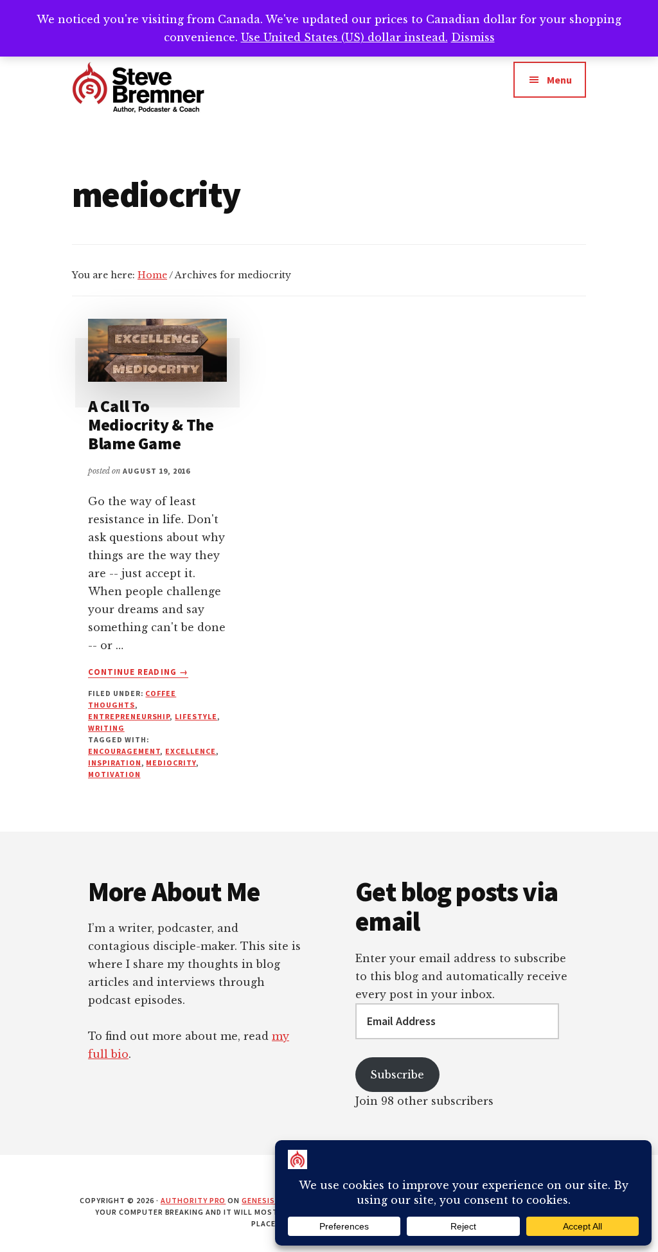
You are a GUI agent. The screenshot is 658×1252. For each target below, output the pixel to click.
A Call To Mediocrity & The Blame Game (151, 424)
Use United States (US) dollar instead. (344, 37)
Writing (106, 728)
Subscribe (397, 1074)
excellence (190, 751)
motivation (114, 774)
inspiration (114, 762)
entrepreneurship (129, 716)
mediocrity (171, 762)
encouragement (124, 751)
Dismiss (473, 37)
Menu (559, 79)
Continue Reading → (138, 672)
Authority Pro (193, 1200)
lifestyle (196, 716)
